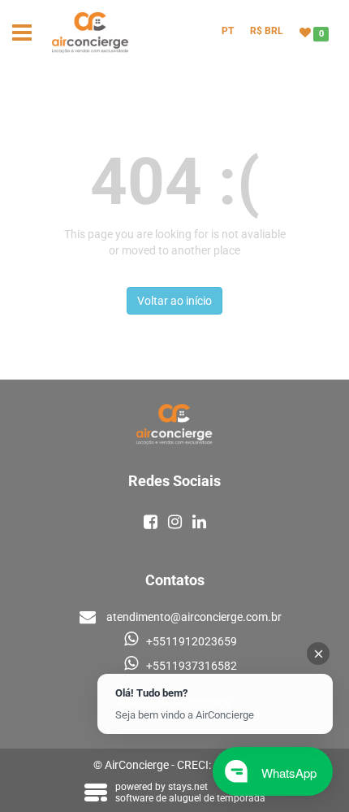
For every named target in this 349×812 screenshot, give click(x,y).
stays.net (188, 786)
